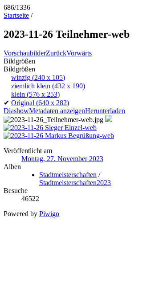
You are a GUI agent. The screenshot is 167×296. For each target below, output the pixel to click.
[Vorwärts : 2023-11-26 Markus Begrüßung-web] (59, 135)
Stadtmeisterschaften (68, 174)
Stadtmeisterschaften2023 (75, 182)
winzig (38, 77)
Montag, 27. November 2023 (62, 158)
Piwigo (49, 213)
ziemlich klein (48, 86)
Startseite (16, 15)
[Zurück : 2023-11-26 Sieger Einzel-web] (50, 127)
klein (35, 94)
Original (40, 103)
